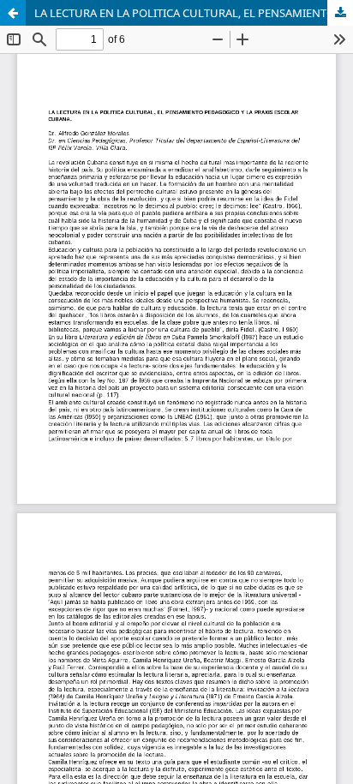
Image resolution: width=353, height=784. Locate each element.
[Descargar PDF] (340, 13)
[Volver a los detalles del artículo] (13, 13)
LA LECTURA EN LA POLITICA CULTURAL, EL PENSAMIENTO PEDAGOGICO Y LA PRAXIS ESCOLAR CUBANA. (193, 13)
